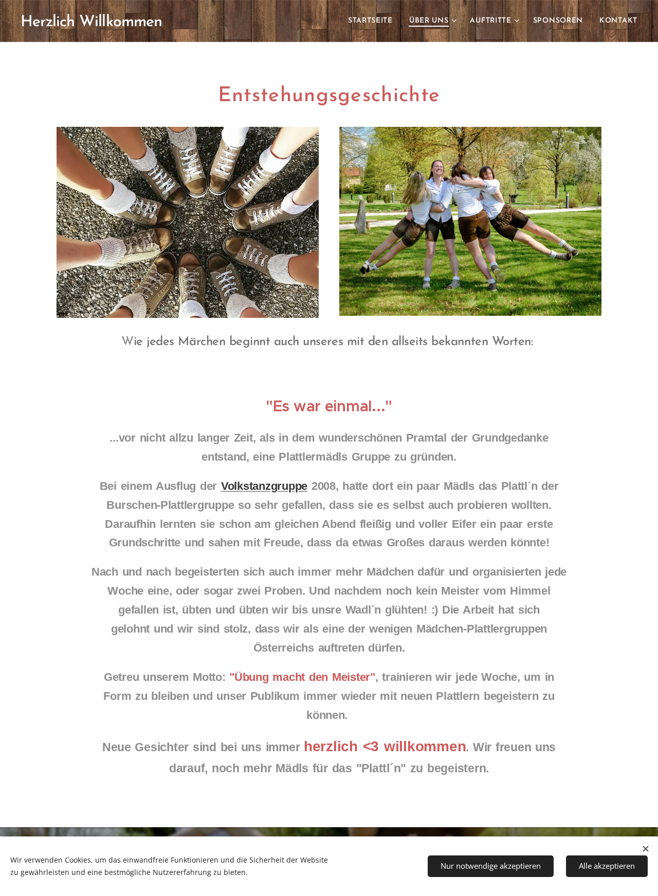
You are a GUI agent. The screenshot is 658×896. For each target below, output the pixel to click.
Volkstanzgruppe (264, 486)
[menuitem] (373, 21)
